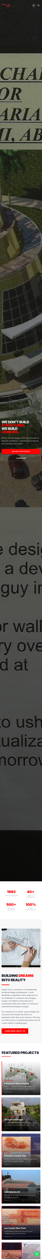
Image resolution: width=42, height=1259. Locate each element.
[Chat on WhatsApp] (37, 1254)
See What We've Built (21, 451)
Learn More (21, 458)
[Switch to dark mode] (34, 5)
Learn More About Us (15, 1031)
